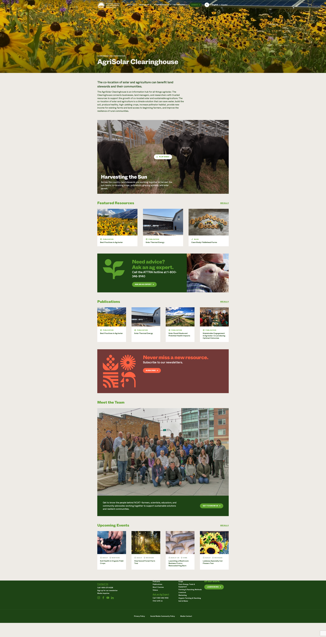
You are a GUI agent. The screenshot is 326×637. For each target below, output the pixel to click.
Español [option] (224, 5)
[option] (224, 5)
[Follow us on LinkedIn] (112, 597)
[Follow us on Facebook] (103, 597)
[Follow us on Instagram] (98, 597)
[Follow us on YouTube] (107, 597)
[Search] (207, 5)
